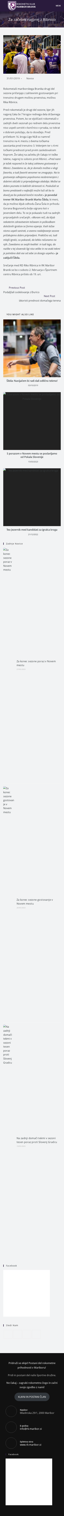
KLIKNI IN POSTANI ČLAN (32, 1397)
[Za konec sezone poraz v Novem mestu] (8, 665)
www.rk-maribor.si (30, 1444)
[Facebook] (17, 1334)
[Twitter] (8, 1334)
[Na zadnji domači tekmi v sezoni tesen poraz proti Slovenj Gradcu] (8, 1141)
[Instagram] (27, 1334)
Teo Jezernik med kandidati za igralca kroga (32, 529)
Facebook (11, 1265)
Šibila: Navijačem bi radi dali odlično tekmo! (32, 381)
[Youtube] (36, 1334)
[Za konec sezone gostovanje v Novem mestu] (8, 903)
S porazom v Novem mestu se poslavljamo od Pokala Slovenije (32, 455)
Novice (30, 78)
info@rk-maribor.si (31, 1428)
